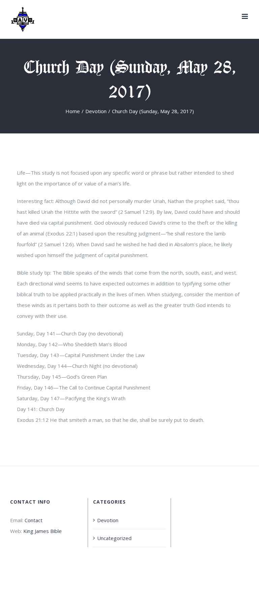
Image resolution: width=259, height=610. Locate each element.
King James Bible (42, 531)
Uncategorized (114, 538)
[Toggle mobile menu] (245, 16)
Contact (33, 520)
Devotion (107, 520)
